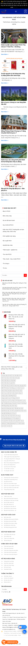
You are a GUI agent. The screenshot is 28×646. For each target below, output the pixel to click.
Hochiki (14, 403)
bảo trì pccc (21, 388)
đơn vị (5, 425)
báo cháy (12, 377)
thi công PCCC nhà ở (18, 420)
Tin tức (5, 268)
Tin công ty (6, 263)
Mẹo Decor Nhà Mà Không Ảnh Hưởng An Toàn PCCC (14, 283)
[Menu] (16, 11)
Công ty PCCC (15, 398)
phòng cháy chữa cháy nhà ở (8, 415)
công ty (20, 393)
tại (2, 425)
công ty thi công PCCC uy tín (18, 400)
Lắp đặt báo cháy (8, 245)
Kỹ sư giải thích (7, 240)
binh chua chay (5, 377)
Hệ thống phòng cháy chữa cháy (9, 405)
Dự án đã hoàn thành (9, 220)
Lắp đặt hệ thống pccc (7, 413)
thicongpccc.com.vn (12, 627)
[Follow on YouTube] (9, 592)
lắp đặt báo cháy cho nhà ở (8, 410)
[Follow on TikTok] (4, 592)
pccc (15, 413)
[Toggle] (26, 368)
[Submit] (25, 275)
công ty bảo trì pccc (6, 398)
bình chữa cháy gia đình (20, 385)
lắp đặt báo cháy (19, 408)
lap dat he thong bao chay (8, 408)
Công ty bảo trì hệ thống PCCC (9, 395)
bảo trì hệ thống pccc (12, 388)
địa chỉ (10, 425)
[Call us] (7, 592)
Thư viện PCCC (7, 254)
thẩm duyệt (21, 423)
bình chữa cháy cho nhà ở (7, 385)
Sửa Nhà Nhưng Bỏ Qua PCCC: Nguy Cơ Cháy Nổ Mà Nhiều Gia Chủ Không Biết (14, 288)
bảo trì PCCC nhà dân (7, 390)
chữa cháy (14, 393)
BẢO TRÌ (3, 388)
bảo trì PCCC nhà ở (17, 390)
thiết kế (3, 423)
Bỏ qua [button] (16, 7)
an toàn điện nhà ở (17, 375)
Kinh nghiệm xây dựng (9, 236)
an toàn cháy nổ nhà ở (7, 375)
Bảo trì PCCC (6, 211)
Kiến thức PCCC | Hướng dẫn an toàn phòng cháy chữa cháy (13, 230)
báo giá (17, 377)
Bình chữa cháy (7, 216)
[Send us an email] (5, 592)
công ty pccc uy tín (6, 400)
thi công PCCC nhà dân (7, 420)
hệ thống (24, 403)
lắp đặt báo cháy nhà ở (20, 410)
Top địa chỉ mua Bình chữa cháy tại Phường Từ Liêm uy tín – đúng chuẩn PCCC (14, 305)
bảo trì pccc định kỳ (6, 393)
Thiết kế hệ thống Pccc (12, 423)
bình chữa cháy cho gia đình (8, 383)
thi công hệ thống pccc (7, 418)
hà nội (19, 403)
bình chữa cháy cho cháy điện (8, 380)
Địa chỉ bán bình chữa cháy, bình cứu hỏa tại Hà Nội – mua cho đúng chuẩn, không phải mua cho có (13, 300)
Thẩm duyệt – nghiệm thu (10, 250)
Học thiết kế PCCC (8, 225)
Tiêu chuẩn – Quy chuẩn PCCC (11, 259)
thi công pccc (17, 418)
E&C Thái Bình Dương (6, 403)
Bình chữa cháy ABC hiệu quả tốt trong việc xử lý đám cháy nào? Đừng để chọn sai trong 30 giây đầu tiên (14, 294)
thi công (18, 415)
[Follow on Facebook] (2, 592)
